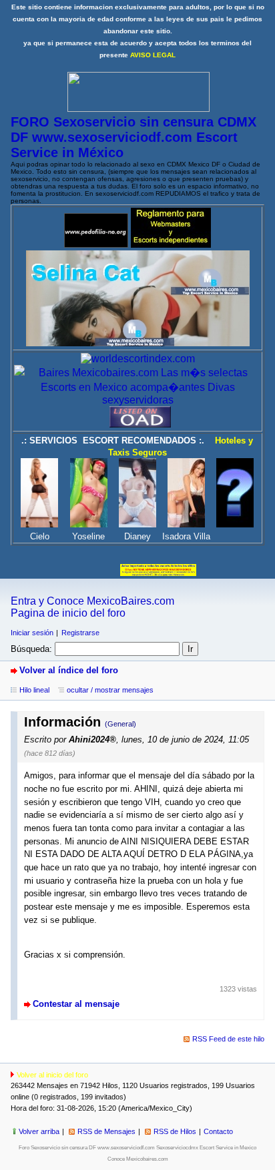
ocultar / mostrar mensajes (110, 690)
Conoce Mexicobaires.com (137, 1159)
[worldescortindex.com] (138, 358)
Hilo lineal (34, 690)
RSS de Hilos (175, 1131)
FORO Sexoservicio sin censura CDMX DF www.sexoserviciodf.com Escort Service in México (133, 137)
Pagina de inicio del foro (68, 613)
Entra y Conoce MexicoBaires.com (92, 601)
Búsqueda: (31, 649)
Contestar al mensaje (76, 1004)
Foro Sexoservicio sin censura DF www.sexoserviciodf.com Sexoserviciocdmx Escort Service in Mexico (137, 1148)
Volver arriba (39, 1131)
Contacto (218, 1131)
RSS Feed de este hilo (228, 1039)
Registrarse (80, 633)
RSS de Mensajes (106, 1131)
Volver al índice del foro (68, 670)
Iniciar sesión (32, 633)
